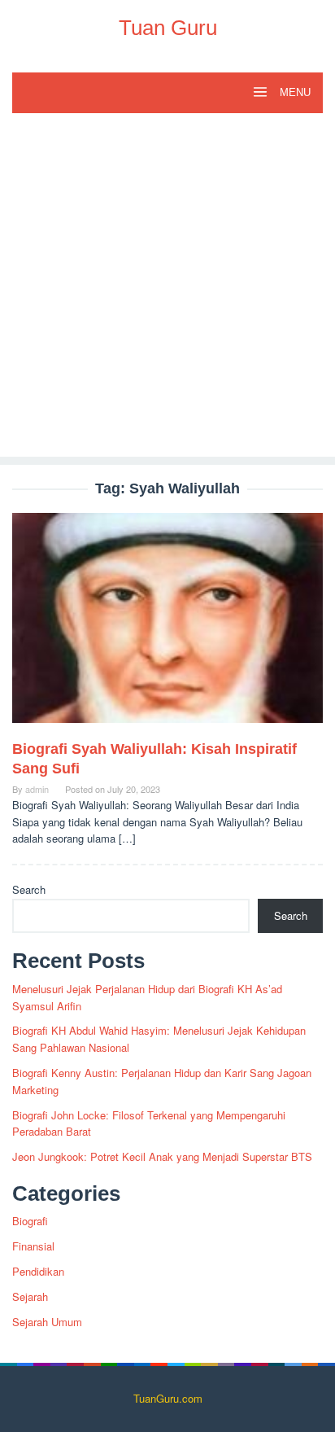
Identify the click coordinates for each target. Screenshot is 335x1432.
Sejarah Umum (47, 1321)
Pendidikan (38, 1271)
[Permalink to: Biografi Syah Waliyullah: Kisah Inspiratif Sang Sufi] (167, 625)
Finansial (33, 1246)
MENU (293, 92)
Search (29, 889)
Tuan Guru (168, 27)
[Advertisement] (167, 289)
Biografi (30, 1220)
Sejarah (30, 1296)
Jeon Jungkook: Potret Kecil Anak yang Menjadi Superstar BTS (162, 1156)
